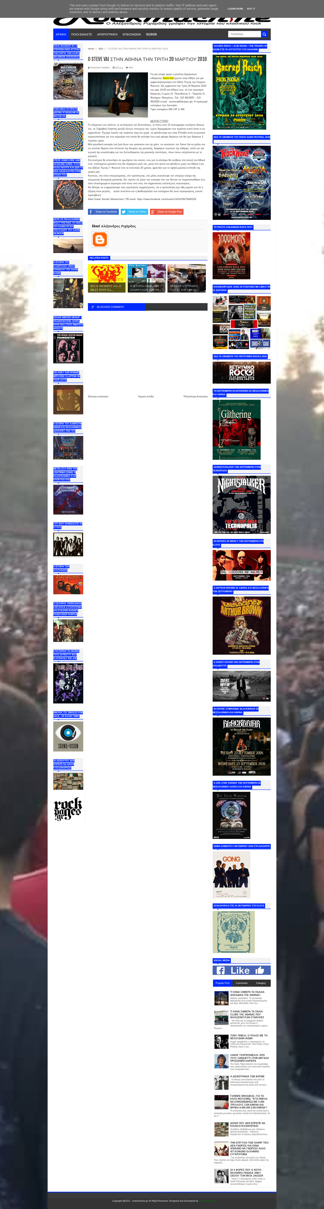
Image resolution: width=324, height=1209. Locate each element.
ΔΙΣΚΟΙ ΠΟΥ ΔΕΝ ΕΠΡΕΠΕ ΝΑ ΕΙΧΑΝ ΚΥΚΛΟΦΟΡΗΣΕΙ (247, 1125)
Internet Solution (207, 1201)
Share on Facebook (106, 211)
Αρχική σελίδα (146, 396)
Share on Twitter (137, 211)
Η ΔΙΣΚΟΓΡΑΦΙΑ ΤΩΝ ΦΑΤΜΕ (247, 1076)
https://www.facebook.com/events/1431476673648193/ (166, 199)
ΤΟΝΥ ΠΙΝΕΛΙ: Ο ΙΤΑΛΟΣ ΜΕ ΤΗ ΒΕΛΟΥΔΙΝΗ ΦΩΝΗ (248, 1037)
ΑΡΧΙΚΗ (61, 34)
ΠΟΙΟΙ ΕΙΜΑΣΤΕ (81, 34)
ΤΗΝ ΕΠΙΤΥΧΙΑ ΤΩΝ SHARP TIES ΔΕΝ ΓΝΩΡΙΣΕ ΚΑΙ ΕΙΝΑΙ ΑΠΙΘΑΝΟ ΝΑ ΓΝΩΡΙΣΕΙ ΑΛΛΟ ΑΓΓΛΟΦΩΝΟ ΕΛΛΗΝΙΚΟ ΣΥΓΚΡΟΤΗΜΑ (249, 1148)
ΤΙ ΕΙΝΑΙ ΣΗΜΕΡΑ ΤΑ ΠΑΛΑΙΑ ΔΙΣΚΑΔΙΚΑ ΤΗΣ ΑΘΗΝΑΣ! (247, 993)
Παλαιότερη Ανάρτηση (196, 396)
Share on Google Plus (170, 211)
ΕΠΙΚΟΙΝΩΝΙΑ (132, 34)
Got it (251, 8)
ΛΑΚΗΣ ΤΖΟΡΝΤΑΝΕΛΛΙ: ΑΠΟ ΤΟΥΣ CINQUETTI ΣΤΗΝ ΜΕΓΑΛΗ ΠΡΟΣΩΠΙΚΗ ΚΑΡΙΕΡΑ (249, 1058)
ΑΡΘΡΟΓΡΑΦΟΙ (107, 34)
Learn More (235, 8)
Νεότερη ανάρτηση (98, 396)
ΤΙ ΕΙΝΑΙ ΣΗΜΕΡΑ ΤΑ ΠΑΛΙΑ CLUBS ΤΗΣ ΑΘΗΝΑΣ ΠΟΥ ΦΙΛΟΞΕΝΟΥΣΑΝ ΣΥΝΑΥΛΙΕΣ (247, 1014)
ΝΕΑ (131, 67)
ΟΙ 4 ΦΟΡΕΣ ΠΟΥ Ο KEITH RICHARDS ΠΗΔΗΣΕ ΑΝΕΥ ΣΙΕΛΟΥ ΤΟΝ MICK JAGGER (246, 1172)
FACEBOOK (151, 34)
